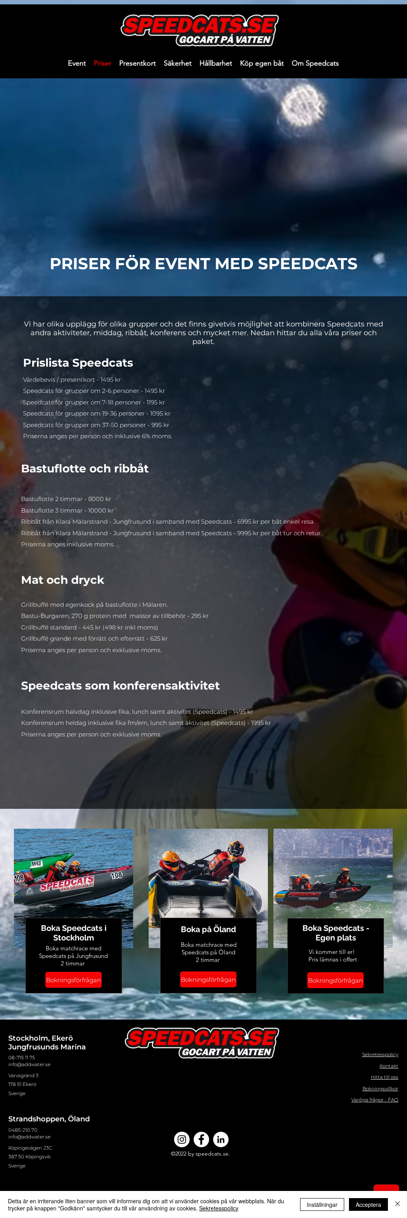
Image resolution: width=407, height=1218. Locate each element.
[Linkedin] (221, 1139)
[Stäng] (397, 1204)
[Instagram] (182, 1139)
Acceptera (368, 1204)
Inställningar (322, 1204)
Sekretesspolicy (218, 1208)
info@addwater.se (29, 1064)
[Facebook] (201, 1139)
